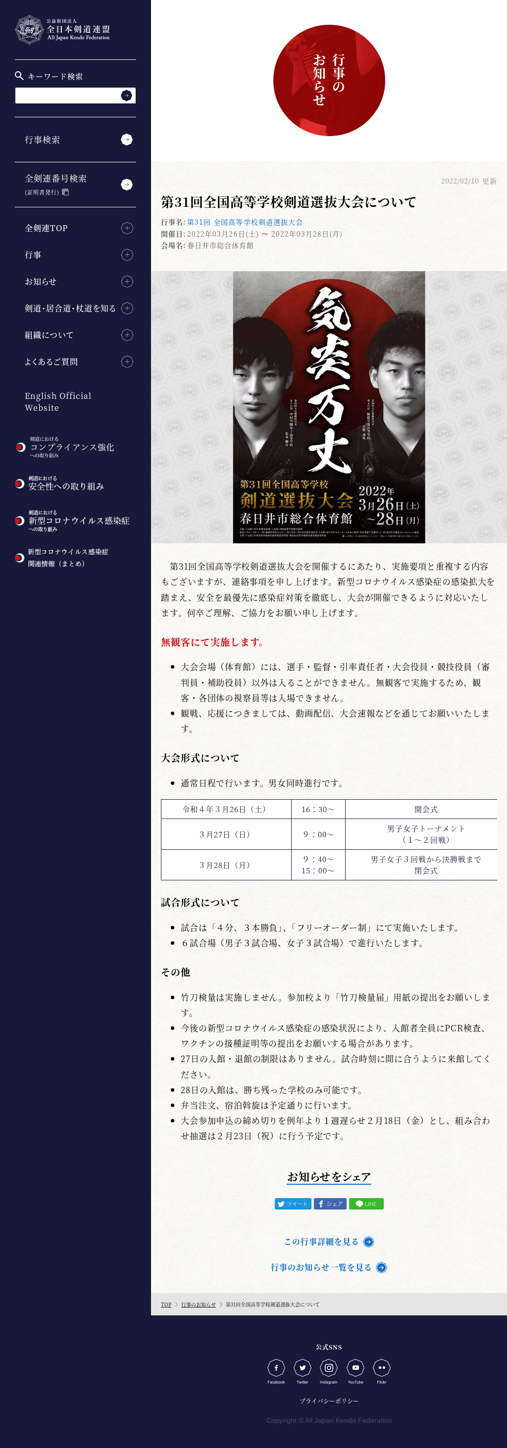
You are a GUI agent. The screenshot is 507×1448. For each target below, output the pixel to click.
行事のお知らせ (198, 1304)
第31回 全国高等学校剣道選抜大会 (245, 222)
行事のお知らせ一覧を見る (321, 1267)
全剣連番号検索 (56, 184)
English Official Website (58, 401)
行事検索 (42, 139)
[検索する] (126, 95)
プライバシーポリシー (329, 1401)
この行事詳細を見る (321, 1241)
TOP (166, 1304)
